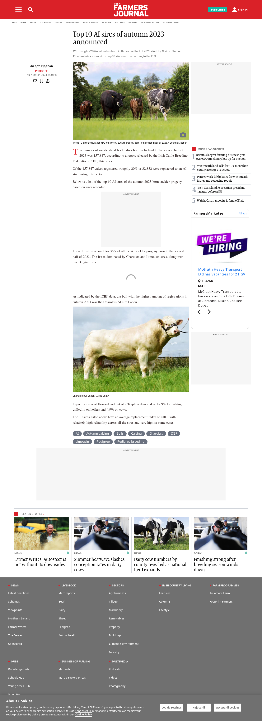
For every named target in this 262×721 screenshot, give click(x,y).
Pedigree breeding (130, 441)
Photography (117, 686)
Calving (136, 433)
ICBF (174, 433)
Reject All (199, 707)
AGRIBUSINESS (72, 22)
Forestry (114, 652)
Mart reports (66, 593)
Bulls (120, 433)
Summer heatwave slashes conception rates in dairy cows (99, 564)
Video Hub (14, 694)
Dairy (61, 610)
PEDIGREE (133, 22)
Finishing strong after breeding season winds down (216, 564)
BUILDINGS (120, 22)
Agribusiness (117, 593)
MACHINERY (45, 22)
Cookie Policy (83, 714)
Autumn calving (97, 433)
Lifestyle (164, 610)
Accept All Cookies (227, 707)
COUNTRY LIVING (171, 22)
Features (164, 593)
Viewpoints (15, 610)
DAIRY (23, 22)
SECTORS (118, 585)
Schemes (14, 601)
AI (77, 433)
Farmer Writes (17, 627)
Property (114, 627)
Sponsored (15, 644)
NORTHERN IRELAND (150, 22)
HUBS (14, 661)
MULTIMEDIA (120, 661)
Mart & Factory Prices (72, 677)
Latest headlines (18, 593)
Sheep (62, 618)
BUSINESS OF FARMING (76, 661)
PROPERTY (106, 22)
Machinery (116, 610)
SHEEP (33, 22)
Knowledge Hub (18, 669)
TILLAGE (58, 22)
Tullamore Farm (220, 593)
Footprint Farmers (221, 601)
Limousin (82, 441)
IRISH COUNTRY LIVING (176, 585)
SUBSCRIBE (218, 9)
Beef (61, 601)
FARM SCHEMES (90, 22)
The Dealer (15, 635)
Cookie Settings (171, 707)
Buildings (115, 635)
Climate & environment (124, 644)
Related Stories (31, 513)
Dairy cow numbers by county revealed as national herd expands (160, 564)
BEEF (14, 22)
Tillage (113, 601)
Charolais (156, 433)
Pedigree (41, 71)
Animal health (67, 635)
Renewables (116, 618)
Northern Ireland (19, 618)
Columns (165, 601)
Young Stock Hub (19, 686)
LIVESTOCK (69, 585)
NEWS (18, 553)
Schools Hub (16, 677)
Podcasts (114, 669)
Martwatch (65, 669)
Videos (113, 677)
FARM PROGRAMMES (226, 585)
